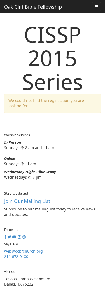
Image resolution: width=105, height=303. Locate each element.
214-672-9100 (16, 256)
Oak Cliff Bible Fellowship (33, 6)
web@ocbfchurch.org (23, 251)
